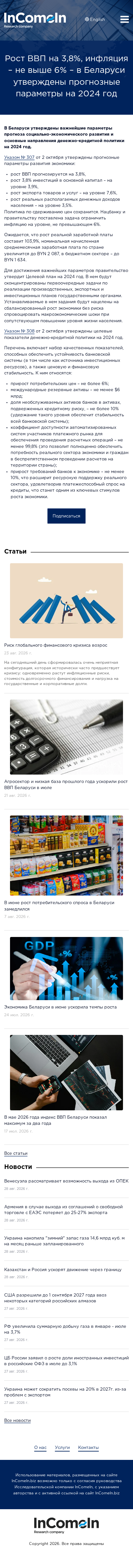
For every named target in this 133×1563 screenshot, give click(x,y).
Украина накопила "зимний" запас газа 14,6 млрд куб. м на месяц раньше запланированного (64, 1241)
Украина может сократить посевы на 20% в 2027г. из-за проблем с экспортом (65, 1392)
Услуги (62, 1448)
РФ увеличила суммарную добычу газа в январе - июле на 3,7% (65, 1329)
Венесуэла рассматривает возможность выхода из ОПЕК (66, 1181)
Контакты (88, 1448)
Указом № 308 (19, 331)
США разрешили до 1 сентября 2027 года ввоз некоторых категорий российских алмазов (55, 1298)
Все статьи (15, 1153)
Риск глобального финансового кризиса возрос (55, 645)
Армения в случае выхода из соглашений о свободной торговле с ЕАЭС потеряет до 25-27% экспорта (63, 1210)
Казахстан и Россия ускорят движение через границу (63, 1270)
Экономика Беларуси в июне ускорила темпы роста (60, 1007)
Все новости (17, 1421)
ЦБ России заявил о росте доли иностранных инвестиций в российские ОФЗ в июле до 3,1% (66, 1361)
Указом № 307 (19, 157)
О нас (40, 1448)
